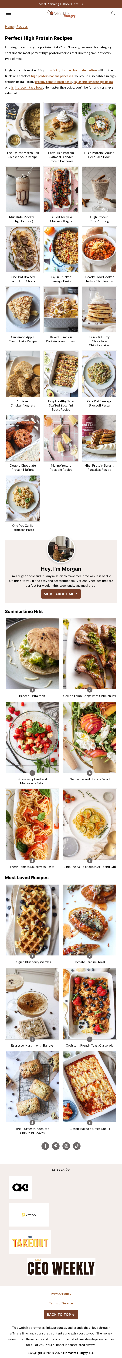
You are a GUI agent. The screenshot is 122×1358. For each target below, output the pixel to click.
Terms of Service (61, 1303)
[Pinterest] (56, 1146)
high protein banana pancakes (52, 76)
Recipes (22, 26)
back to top (59, 1314)
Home (9, 26)
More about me (59, 594)
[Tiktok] (77, 1146)
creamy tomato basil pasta (53, 81)
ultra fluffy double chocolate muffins (71, 70)
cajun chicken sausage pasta (93, 81)
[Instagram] (66, 1146)
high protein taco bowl (27, 87)
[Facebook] (45, 1146)
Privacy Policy (61, 1294)
